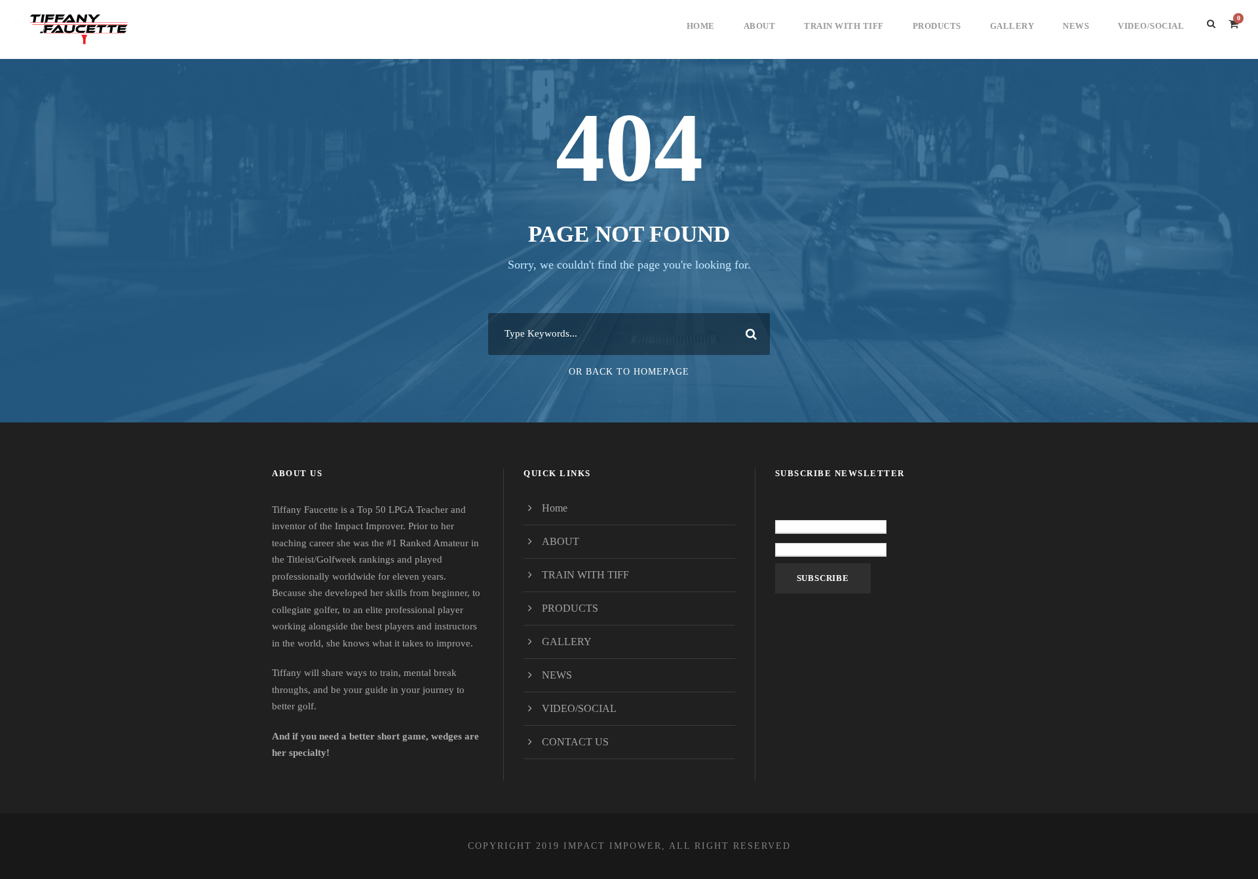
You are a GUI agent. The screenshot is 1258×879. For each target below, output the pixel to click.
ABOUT (760, 26)
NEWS (1076, 26)
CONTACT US (575, 741)
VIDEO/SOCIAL (1151, 26)
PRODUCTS (937, 26)
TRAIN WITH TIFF (844, 26)
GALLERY (1012, 26)
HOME (701, 26)
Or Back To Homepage (629, 372)
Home (554, 508)
